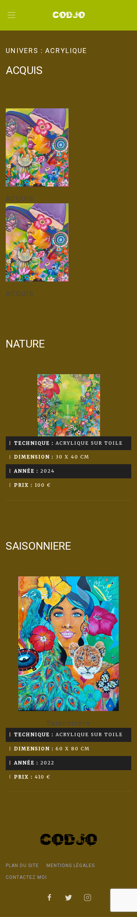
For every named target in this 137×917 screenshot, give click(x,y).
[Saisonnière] (68, 643)
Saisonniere (38, 546)
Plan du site (22, 865)
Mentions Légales (70, 865)
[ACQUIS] (68, 147)
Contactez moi (26, 877)
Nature (25, 344)
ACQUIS (24, 70)
